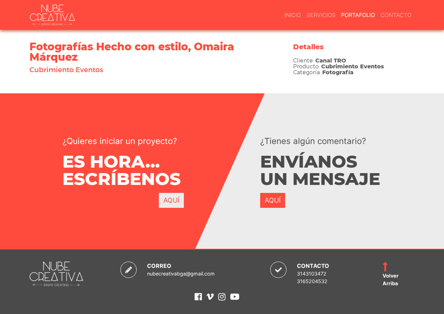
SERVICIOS (321, 14)
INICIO (292, 14)
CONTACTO (396, 14)
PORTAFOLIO (358, 14)
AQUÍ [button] (171, 200)
